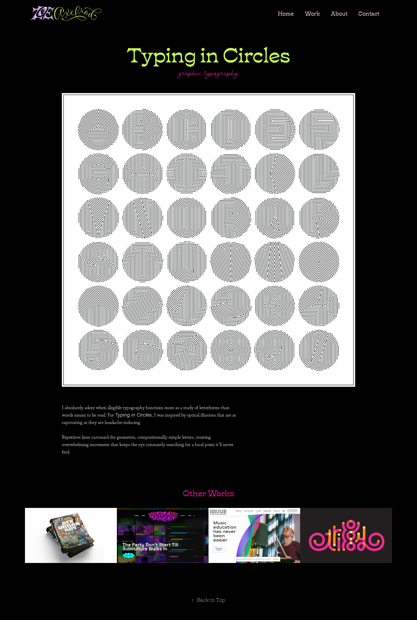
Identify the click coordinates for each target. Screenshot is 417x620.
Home (286, 13)
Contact (368, 13)
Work (312, 13)
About (339, 13)
